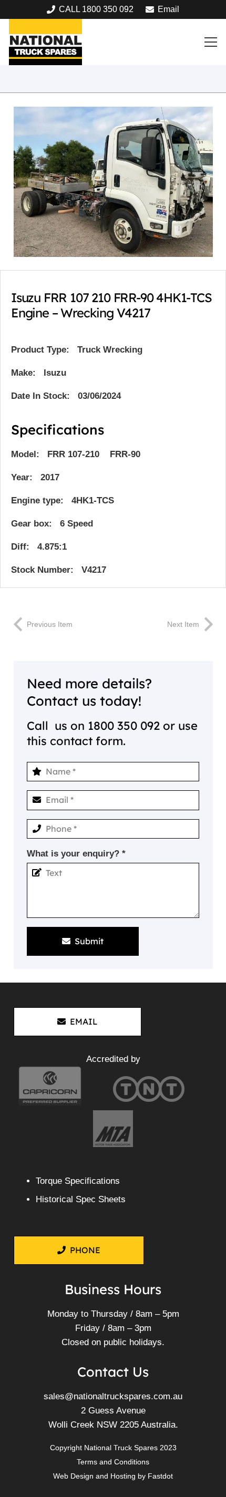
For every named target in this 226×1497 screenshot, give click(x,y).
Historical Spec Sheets (81, 1199)
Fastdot (160, 1476)
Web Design (73, 1476)
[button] (211, 42)
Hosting (123, 1476)
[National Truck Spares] (45, 42)
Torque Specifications (78, 1181)
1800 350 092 (124, 725)
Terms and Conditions (113, 1462)
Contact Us (113, 1371)
